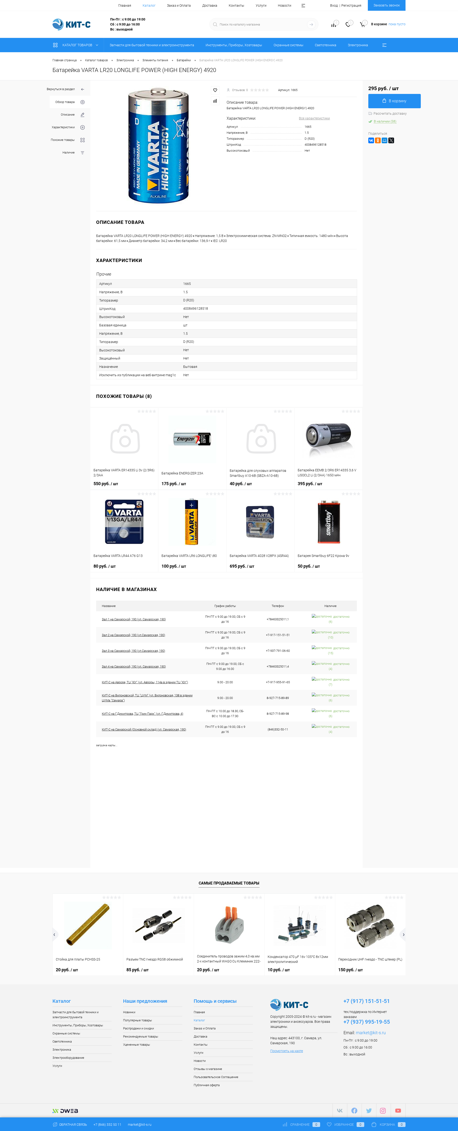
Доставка (209, 5)
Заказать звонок (387, 5)
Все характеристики (314, 118)
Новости (284, 5)
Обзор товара (65, 102)
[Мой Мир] (384, 140)
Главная (124, 5)
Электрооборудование (68, 1057)
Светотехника (62, 1041)
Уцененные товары (136, 1044)
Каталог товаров (77, 45)
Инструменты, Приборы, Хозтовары (77, 1025)
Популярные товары (137, 1020)
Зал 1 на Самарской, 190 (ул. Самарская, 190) (134, 619)
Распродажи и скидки (138, 1028)
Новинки (129, 1012)
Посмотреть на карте (286, 1051)
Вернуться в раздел (61, 89)
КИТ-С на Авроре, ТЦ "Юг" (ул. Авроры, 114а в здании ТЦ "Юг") (145, 682)
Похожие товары (63, 140)
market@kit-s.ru (371, 1032)
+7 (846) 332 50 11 (107, 1124)
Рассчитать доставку (390, 113)
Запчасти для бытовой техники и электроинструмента (75, 1014)
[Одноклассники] (378, 140)
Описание (68, 114)
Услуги (261, 5)
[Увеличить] (158, 145)
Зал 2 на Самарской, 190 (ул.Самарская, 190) (133, 635)
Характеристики (63, 127)
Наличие (68, 152)
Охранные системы (66, 1033)
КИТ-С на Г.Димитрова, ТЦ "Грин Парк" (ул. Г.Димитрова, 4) (142, 713)
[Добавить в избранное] (215, 90)
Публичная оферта (207, 1085)
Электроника (61, 1049)
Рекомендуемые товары (140, 1036)
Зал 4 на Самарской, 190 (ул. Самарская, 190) (134, 666)
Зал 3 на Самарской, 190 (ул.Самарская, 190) (133, 651)
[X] (391, 140)
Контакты (236, 5)
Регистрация (351, 5)
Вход (334, 5)
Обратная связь (72, 1124)
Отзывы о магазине (208, 1069)
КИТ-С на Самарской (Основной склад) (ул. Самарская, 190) (144, 729)
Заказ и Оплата (179, 5)
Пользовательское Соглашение (216, 1077)
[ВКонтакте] (371, 140)
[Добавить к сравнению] (215, 101)
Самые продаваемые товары (229, 883)
